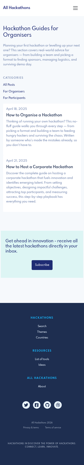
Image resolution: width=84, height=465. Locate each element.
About (42, 386)
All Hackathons (16, 8)
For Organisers (14, 91)
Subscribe (42, 265)
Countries (42, 337)
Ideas (42, 365)
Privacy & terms (31, 428)
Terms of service (53, 428)
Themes (42, 332)
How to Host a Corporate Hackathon (39, 167)
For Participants (14, 98)
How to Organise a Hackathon (34, 115)
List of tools (42, 359)
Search (42, 326)
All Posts (9, 85)
